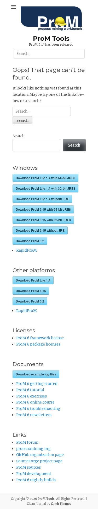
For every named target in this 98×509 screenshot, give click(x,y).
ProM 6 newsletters (33, 414)
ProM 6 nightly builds (36, 480)
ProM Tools (51, 38)
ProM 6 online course (35, 402)
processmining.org (33, 448)
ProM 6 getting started (36, 383)
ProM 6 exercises (31, 396)
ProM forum (27, 442)
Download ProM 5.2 (30, 240)
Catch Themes (61, 504)
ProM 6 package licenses (38, 344)
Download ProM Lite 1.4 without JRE (42, 199)
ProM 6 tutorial (30, 390)
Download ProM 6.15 (31, 290)
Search (19, 136)
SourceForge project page (39, 461)
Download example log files (36, 374)
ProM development (33, 473)
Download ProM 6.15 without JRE (40, 230)
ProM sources (28, 467)
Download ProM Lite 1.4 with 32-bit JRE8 (45, 188)
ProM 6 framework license (40, 338)
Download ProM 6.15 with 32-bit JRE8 (43, 220)
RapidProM (26, 250)
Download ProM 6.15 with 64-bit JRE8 (43, 209)
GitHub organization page (40, 454)
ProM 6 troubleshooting (38, 408)
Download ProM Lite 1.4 (33, 280)
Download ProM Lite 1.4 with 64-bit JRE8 (45, 178)
